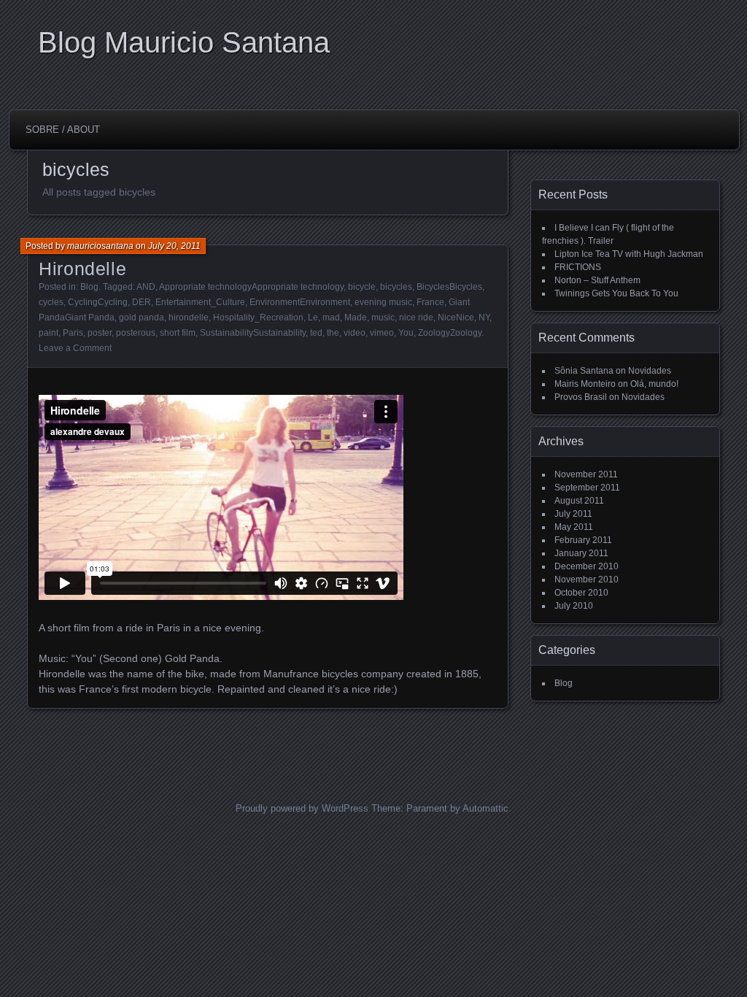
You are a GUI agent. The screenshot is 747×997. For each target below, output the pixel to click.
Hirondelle (82, 268)
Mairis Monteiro (585, 384)
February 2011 (583, 540)
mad (331, 317)
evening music (383, 302)
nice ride (416, 317)
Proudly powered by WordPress (302, 808)
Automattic (485, 808)
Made (355, 317)
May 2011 (573, 527)
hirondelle (189, 317)
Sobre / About (63, 129)
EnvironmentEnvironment (299, 302)
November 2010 (586, 579)
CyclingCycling (98, 302)
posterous (135, 333)
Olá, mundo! (654, 384)
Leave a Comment (75, 348)
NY (484, 317)
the (333, 333)
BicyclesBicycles (449, 287)
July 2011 (573, 514)
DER (141, 302)
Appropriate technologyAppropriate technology (251, 287)
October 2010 (581, 593)
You (406, 333)
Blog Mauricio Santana (184, 42)
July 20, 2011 (174, 246)
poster (100, 333)
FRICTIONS (577, 267)
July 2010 (573, 606)
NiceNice (456, 317)
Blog (89, 287)
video (354, 333)
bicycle (362, 287)
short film (178, 333)
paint (48, 333)
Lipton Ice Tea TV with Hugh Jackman (628, 254)
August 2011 (579, 501)
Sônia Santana (584, 371)
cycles (51, 302)
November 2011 (586, 474)
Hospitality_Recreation (258, 317)
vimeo (382, 333)
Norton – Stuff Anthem (597, 280)
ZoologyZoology (449, 333)
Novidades (649, 371)
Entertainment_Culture (200, 302)
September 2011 (587, 487)
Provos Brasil (580, 397)
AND (145, 287)
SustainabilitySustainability (253, 333)
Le (313, 317)
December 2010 (586, 566)
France (430, 302)
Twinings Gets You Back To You (616, 293)
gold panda (141, 317)
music (383, 317)
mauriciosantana (100, 246)
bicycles (396, 287)
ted (316, 333)
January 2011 (581, 553)
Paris (73, 333)
